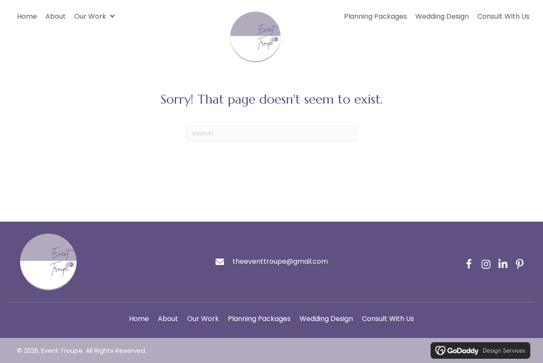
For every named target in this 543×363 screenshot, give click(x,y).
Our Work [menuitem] (203, 319)
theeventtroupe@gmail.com (280, 261)
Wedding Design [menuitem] (326, 319)
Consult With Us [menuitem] (388, 319)
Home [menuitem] (139, 319)
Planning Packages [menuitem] (259, 319)
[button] (468, 264)
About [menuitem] (168, 319)
